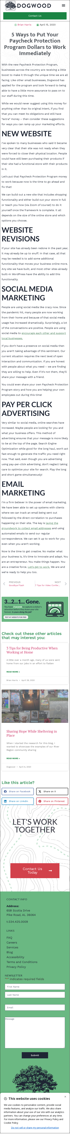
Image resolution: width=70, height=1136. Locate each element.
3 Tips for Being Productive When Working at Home (31, 650)
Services (12, 947)
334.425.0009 (18, 921)
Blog (9, 952)
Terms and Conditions (21, 962)
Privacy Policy (16, 966)
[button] (63, 5)
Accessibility (15, 957)
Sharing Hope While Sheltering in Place (31, 733)
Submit (35, 1055)
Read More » (13, 672)
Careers (11, 942)
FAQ (9, 937)
